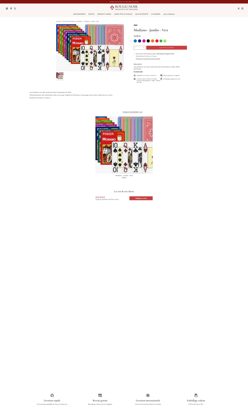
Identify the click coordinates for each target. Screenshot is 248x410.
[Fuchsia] (144, 40)
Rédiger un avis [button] (141, 198)
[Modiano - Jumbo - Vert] (124, 145)
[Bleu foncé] (139, 40)
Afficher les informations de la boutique (148, 59)
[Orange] (152, 40)
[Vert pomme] (164, 40)
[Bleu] (135, 40)
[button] (79, 14)
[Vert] (161, 41)
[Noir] (148, 40)
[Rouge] (156, 40)
